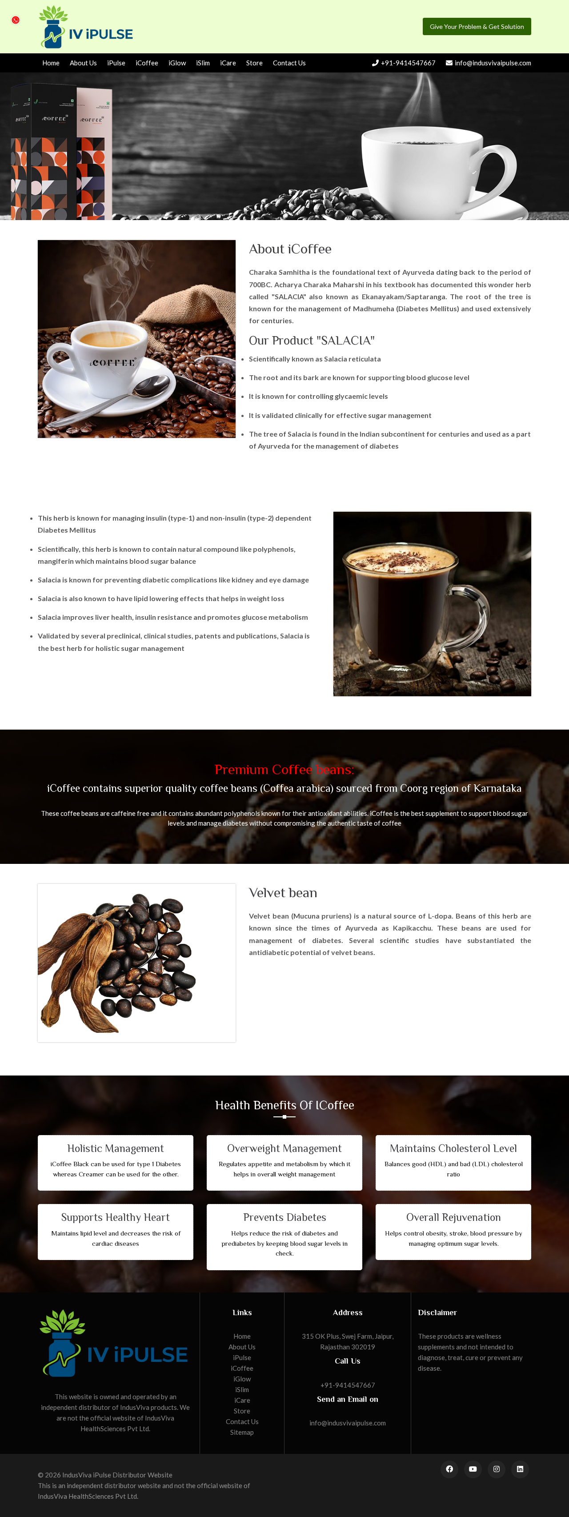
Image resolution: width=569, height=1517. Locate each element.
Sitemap (242, 1432)
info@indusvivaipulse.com (493, 63)
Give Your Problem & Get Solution (477, 26)
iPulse (116, 63)
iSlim (203, 63)
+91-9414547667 (408, 63)
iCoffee (147, 63)
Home (51, 63)
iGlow (177, 63)
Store (254, 63)
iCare (228, 63)
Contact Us (289, 63)
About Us (83, 63)
